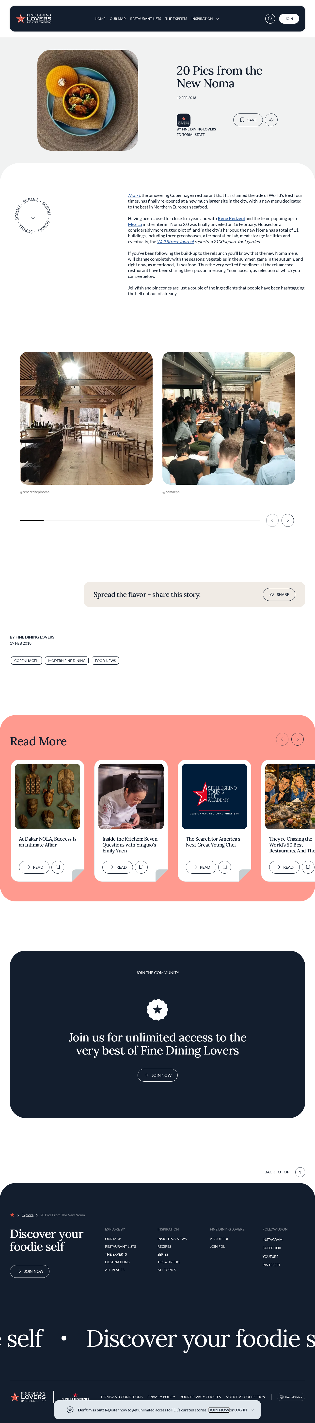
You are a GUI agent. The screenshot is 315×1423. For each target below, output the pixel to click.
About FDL (219, 1239)
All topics (167, 1270)
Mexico (135, 224)
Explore (27, 1215)
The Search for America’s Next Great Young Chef (213, 842)
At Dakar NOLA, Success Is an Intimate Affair (47, 842)
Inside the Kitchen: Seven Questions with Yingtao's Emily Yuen (129, 845)
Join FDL (217, 1246)
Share (283, 594)
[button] (270, 19)
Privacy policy (161, 1397)
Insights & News (172, 1239)
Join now (33, 1271)
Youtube (270, 1256)
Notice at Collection (245, 1397)
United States (293, 1397)
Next (288, 520)
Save (252, 119)
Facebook (272, 1248)
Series (163, 1254)
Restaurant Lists (145, 18)
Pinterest (271, 1265)
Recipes (164, 1246)
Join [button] (289, 18)
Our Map (118, 18)
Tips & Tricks (169, 1262)
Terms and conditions (121, 1397)
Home (100, 18)
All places (114, 1270)
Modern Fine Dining (66, 660)
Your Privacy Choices (200, 1397)
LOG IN (240, 1409)
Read (38, 867)
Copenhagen (26, 660)
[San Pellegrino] (75, 1399)
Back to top (277, 1171)
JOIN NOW (219, 1409)
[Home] (33, 17)
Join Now (162, 1075)
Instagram (273, 1239)
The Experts (176, 18)
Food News (105, 660)
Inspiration (202, 18)
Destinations (117, 1262)
